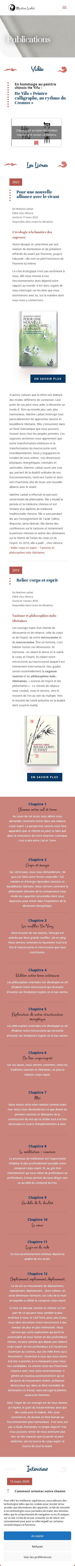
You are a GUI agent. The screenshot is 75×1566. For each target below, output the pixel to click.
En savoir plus (48, 379)
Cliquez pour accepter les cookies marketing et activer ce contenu (36, 132)
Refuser (37, 1546)
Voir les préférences (38, 1557)
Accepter (37, 1536)
